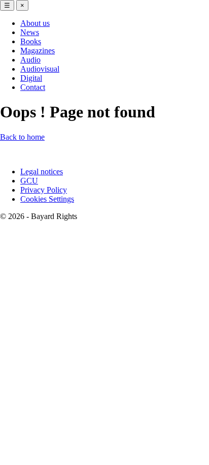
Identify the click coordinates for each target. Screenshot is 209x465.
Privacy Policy (43, 189)
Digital (31, 78)
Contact (32, 87)
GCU (29, 180)
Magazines (37, 50)
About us (35, 23)
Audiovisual (39, 69)
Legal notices (41, 171)
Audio (30, 59)
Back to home (22, 137)
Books (30, 41)
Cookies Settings (47, 199)
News (29, 32)
